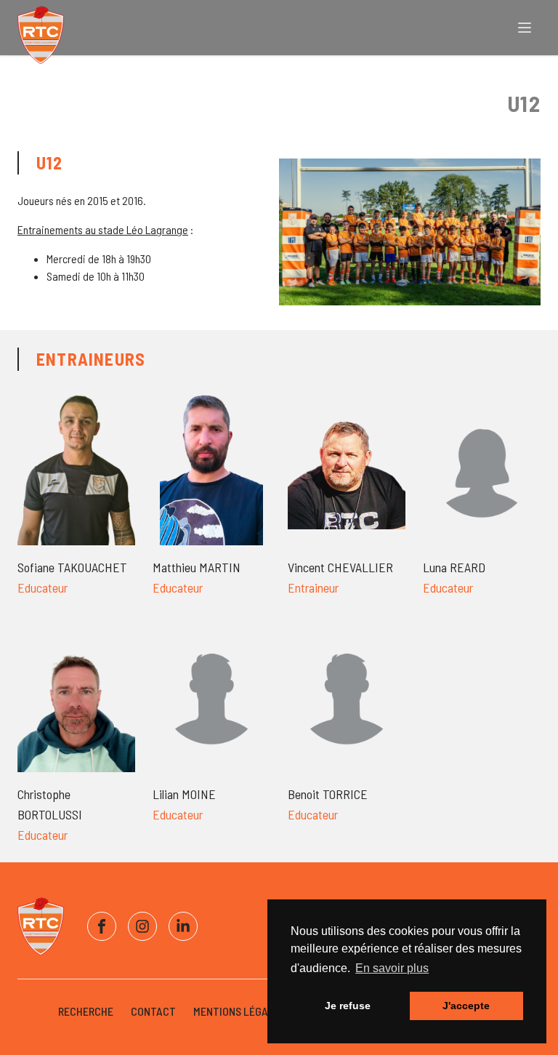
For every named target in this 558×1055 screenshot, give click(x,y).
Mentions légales (239, 1011)
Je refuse (348, 1005)
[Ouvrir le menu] (525, 28)
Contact (153, 1011)
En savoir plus (392, 968)
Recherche (85, 1011)
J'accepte (466, 1005)
